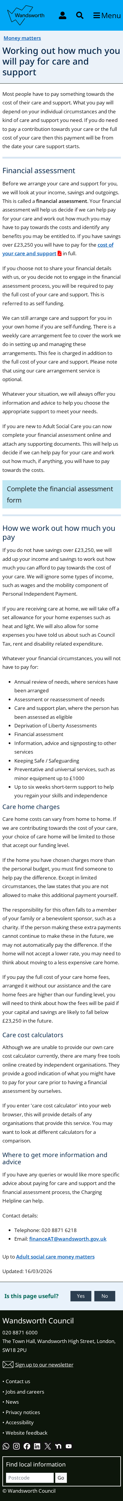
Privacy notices (23, 1412)
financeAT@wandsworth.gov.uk (68, 1238)
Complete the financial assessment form (60, 494)
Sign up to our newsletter (44, 1364)
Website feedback (26, 1432)
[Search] (80, 15)
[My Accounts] (63, 15)
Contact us (18, 1381)
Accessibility (20, 1422)
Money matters (22, 38)
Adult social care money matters (55, 1256)
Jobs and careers (25, 1391)
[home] (26, 14)
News (12, 1401)
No (105, 1296)
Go (61, 1478)
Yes (81, 1296)
